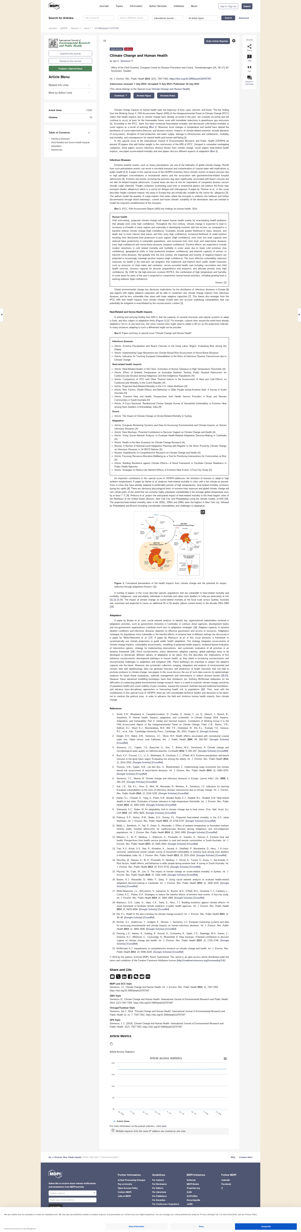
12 (114, 599)
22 (203, 689)
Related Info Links (58, 85)
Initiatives (179, 6)
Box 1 (153, 127)
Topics (119, 6)
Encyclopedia (193, 1200)
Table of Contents (59, 132)
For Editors (157, 1188)
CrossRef (122, 743)
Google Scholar (209, 731)
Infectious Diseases (60, 138)
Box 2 (214, 151)
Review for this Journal (70, 61)
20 (223, 675)
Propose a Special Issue (70, 68)
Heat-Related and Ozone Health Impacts (70, 142)
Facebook (226, 1184)
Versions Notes (167, 95)
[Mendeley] (148, 977)
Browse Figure (144, 95)
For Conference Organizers (165, 1204)
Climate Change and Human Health (170, 89)
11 (111, 599)
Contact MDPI (124, 1192)
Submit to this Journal (70, 53)
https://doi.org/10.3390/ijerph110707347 (190, 78)
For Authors (158, 1180)
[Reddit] (142, 977)
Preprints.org (193, 1188)
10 (226, 498)
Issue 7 (87, 28)
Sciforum (191, 1180)
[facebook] (130, 977)
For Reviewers (159, 1184)
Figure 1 (160, 320)
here (164, 1126)
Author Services (158, 6)
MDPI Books (193, 1184)
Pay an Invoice (125, 1184)
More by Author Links (60, 92)
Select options (58, 1193)
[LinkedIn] (124, 977)
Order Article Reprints (217, 41)
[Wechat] (136, 977)
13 (118, 599)
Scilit (189, 1192)
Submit (247, 6)
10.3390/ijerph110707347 (106, 28)
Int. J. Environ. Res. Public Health (65, 1157)
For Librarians (159, 1192)
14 (121, 599)
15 (111, 606)
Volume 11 (76, 28)
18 (132, 651)
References (56, 149)
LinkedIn (225, 1180)
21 (226, 675)
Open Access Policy (128, 1188)
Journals (104, 6)
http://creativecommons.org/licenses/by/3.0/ (201, 960)
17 (150, 637)
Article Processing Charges (131, 1180)
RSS (233, 1157)
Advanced (244, 17)
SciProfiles (192, 1196)
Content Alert (245, 1157)
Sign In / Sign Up (228, 6)
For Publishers (159, 1196)
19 (169, 662)
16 (195, 627)
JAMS (190, 1204)
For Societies (158, 1200)
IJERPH (64, 28)
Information (136, 6)
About (194, 6)
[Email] (112, 977)
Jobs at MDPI (124, 1196)
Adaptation (56, 145)
